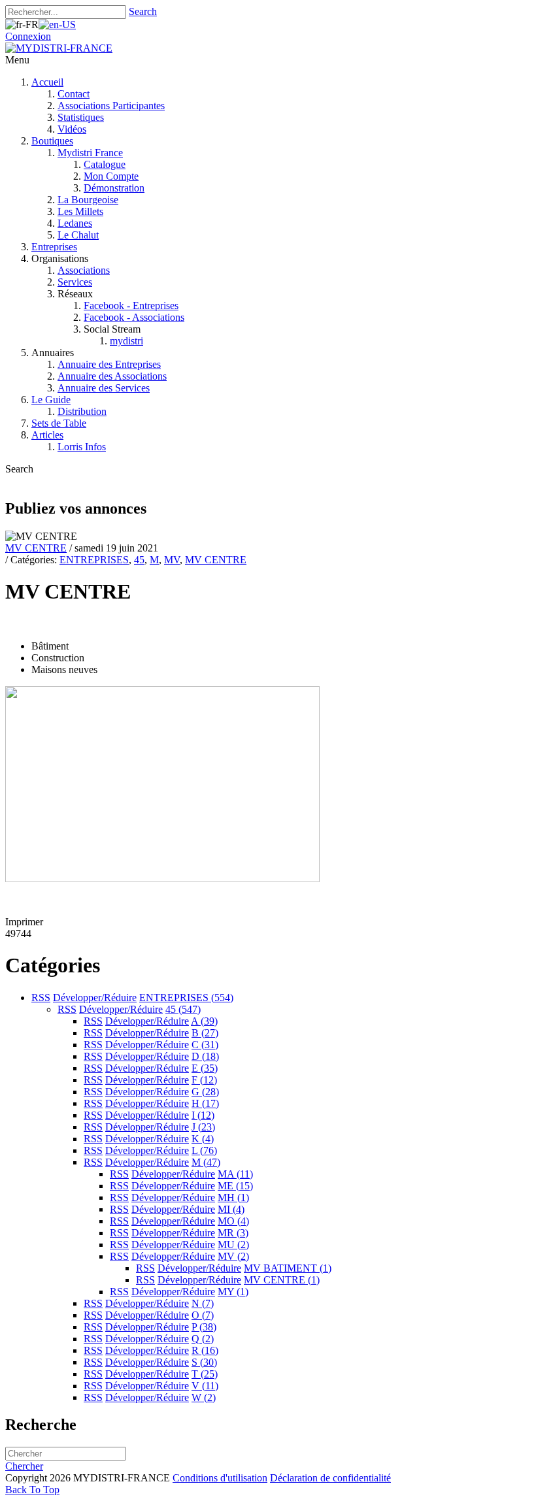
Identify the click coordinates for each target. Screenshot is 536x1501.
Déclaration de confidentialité (330, 1477)
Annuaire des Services (104, 387)
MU (233, 1244)
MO (233, 1221)
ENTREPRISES (94, 559)
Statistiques (81, 117)
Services (75, 282)
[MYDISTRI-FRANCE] (58, 48)
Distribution (82, 411)
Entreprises (54, 246)
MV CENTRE (36, 547)
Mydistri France (90, 152)
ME (235, 1185)
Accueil (47, 82)
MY (233, 1291)
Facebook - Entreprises (131, 305)
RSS (40, 997)
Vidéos (72, 129)
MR (233, 1232)
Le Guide (51, 399)
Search (143, 11)
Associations (84, 270)
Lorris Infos (82, 446)
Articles (47, 434)
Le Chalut (78, 234)
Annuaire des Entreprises (109, 364)
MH (233, 1197)
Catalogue (105, 164)
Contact (74, 93)
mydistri (126, 340)
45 (139, 559)
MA (235, 1173)
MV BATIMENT (287, 1268)
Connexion (28, 36)
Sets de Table (58, 423)
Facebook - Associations (134, 317)
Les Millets (80, 211)
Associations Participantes (111, 105)
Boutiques (52, 140)
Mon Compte (111, 176)
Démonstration (114, 187)
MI (231, 1209)
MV (172, 559)
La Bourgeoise (88, 199)
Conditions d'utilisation (220, 1477)
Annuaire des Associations (112, 376)
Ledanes (75, 223)
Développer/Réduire (95, 997)
